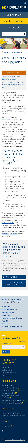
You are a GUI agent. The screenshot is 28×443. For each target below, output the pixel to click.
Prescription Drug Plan (9, 309)
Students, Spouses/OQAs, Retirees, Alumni (14, 283)
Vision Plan (5, 321)
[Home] (14, 8)
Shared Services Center (9, 388)
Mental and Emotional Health (12, 318)
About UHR (14, 27)
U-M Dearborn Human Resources (13, 400)
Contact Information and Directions (13, 416)
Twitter (25, 3)
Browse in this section (14, 72)
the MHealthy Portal (12, 221)
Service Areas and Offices (10, 413)
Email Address (13, 343)
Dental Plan (6, 315)
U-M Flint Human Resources (11, 403)
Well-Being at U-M (8, 312)
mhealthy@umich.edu (10, 234)
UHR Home (5, 367)
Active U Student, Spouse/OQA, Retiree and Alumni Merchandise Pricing (13, 84)
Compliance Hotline (8, 393)
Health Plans (6, 307)
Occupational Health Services (12, 327)
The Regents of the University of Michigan (15, 440)
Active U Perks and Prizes (13, 52)
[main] (14, 143)
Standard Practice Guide (10, 390)
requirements (6, 120)
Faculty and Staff (11, 277)
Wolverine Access (7, 385)
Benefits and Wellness (14, 21)
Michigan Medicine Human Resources (11, 397)
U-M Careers (6, 426)
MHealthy (5, 324)
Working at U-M (14, 14)
